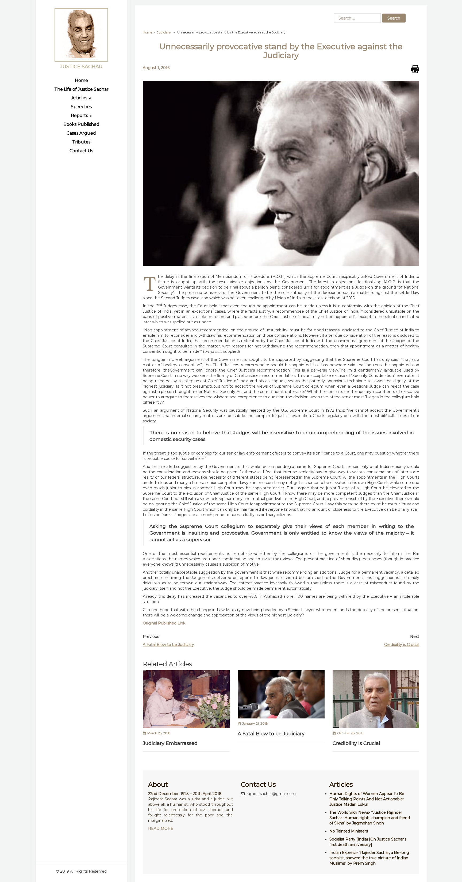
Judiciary (164, 32)
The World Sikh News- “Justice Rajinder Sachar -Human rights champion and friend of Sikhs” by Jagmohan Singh (369, 818)
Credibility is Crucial (401, 644)
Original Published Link (164, 623)
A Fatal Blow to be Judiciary (168, 644)
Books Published (81, 124)
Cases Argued (81, 133)
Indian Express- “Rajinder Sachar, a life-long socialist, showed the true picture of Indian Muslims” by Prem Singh (369, 858)
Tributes (81, 142)
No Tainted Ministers (348, 831)
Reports (79, 115)
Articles (79, 97)
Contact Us (81, 150)
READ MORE (160, 828)
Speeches (81, 106)
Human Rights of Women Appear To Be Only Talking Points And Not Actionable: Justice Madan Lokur (366, 799)
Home (81, 80)
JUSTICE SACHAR (81, 67)
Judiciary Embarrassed (170, 743)
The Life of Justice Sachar (81, 89)
